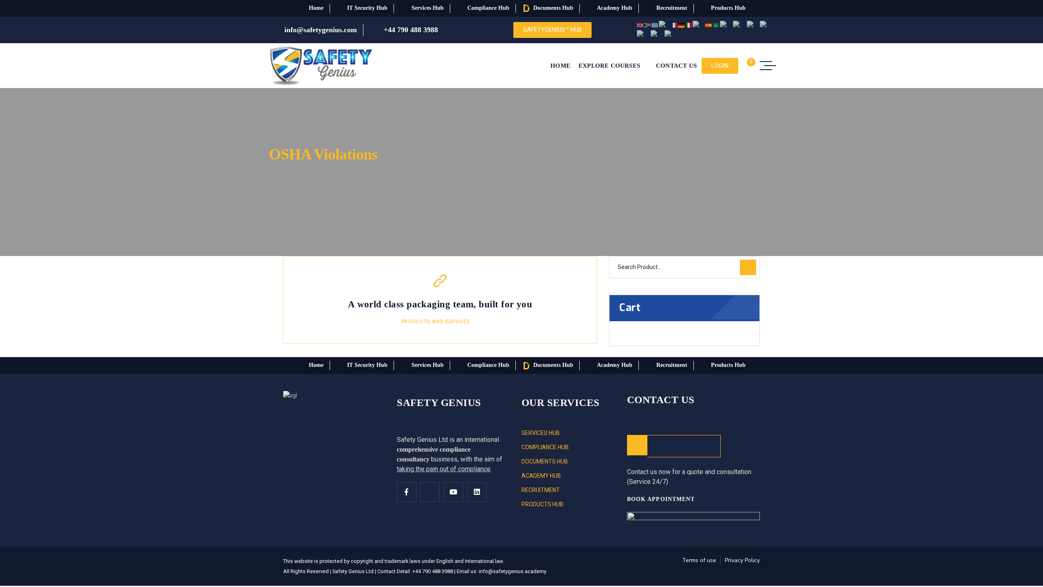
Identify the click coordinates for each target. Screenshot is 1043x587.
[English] (640, 25)
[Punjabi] (740, 25)
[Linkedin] (477, 492)
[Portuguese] (699, 25)
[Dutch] (665, 25)
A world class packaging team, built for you (440, 304)
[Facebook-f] (406, 492)
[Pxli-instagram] (430, 492)
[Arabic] (716, 25)
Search (748, 267)
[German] (681, 25)
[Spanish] (709, 25)
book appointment (662, 499)
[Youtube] (453, 492)
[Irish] (658, 34)
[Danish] (644, 34)
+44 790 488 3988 (684, 446)
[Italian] (689, 25)
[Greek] (655, 25)
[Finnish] (765, 25)
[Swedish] (753, 25)
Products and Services (436, 321)
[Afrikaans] (647, 25)
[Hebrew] (726, 25)
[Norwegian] (671, 34)
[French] (674, 25)
